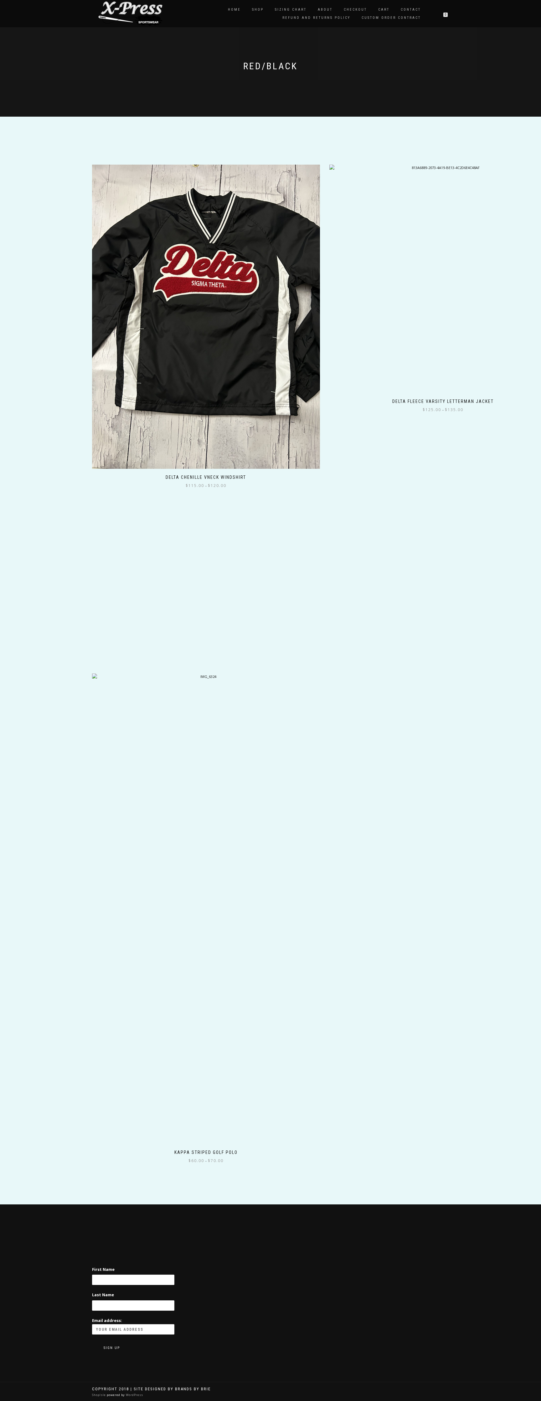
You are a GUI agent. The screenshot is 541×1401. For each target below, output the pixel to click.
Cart (383, 10)
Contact (411, 10)
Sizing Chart (291, 10)
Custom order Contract (391, 18)
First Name (103, 1269)
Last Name (103, 1295)
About (325, 10)
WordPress (134, 1395)
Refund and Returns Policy (316, 18)
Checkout (355, 10)
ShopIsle (99, 1395)
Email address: (107, 1320)
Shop (258, 10)
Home (234, 10)
